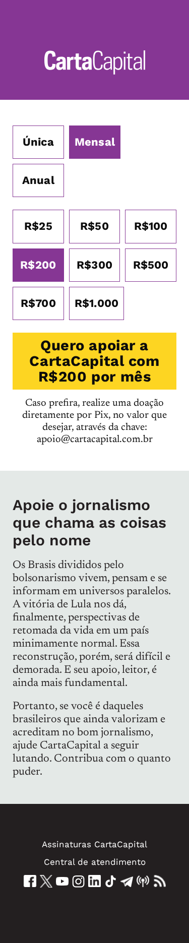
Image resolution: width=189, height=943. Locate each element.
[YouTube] (62, 881)
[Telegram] (126, 881)
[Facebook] (30, 881)
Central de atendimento (95, 862)
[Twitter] (46, 881)
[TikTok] (110, 881)
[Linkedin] (94, 881)
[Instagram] (78, 881)
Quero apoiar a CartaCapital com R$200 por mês (94, 361)
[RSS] (159, 881)
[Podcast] (143, 881)
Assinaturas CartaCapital (94, 844)
